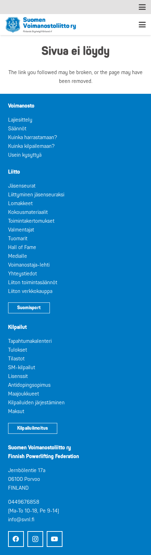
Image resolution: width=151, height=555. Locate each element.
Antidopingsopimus (29, 385)
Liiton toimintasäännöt (32, 282)
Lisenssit (18, 376)
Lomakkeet (20, 203)
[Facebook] (16, 539)
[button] (142, 7)
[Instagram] (35, 539)
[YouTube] (55, 539)
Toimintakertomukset (31, 221)
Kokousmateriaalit (28, 212)
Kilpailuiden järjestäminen (36, 402)
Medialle (17, 256)
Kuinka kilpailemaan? (31, 146)
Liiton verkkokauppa (30, 291)
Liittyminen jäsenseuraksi (36, 194)
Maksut (16, 411)
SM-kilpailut (21, 367)
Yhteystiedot (22, 273)
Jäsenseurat (21, 186)
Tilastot (16, 358)
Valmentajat (21, 230)
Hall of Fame (22, 247)
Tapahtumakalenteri (30, 341)
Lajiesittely (20, 120)
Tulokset (17, 350)
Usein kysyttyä (24, 155)
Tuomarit (17, 238)
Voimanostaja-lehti (29, 265)
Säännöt (17, 128)
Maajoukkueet (23, 394)
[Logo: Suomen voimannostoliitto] (40, 24)
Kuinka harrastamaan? (32, 137)
